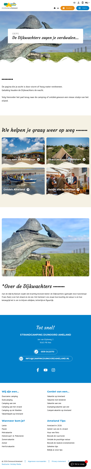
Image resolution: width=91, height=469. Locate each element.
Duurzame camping (10, 396)
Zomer (4, 443)
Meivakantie (7, 432)
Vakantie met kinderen (56, 400)
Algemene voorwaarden (37, 461)
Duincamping (7, 400)
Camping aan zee (9, 403)
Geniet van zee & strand (57, 429)
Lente (4, 425)
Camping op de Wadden (12, 410)
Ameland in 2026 (54, 425)
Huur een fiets (53, 432)
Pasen (4, 429)
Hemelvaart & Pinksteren (13, 436)
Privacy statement (59, 461)
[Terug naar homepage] (9, 5)
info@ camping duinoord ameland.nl (47, 358)
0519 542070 (47, 351)
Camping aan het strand (12, 406)
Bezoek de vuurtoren (56, 436)
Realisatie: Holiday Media (11, 464)
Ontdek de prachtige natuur (58, 439)
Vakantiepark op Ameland (12, 413)
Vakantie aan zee (54, 403)
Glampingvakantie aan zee (58, 406)
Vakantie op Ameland (56, 396)
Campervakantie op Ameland (59, 410)
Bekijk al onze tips (54, 450)
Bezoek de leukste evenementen (60, 443)
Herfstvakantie (8, 446)
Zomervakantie (8, 439)
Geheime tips (52, 446)
